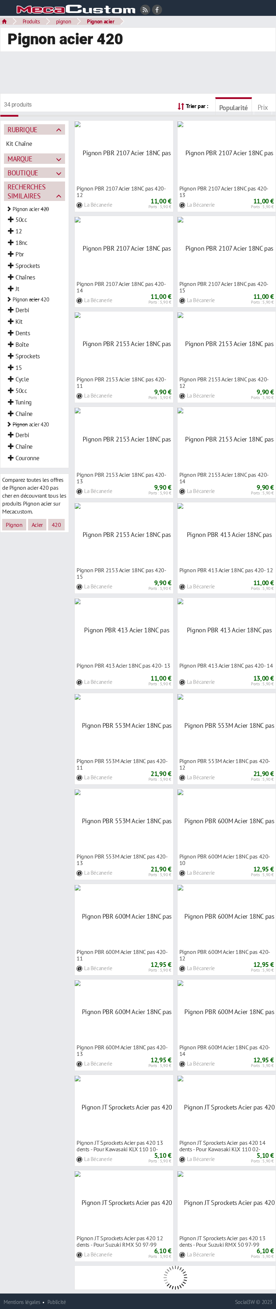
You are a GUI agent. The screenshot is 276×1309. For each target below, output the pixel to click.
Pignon (14, 525)
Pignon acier (100, 21)
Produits (31, 21)
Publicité (56, 1302)
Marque (20, 158)
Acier (37, 525)
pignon (63, 21)
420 (56, 525)
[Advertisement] (138, 73)
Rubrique (22, 129)
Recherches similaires (26, 191)
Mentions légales (22, 1302)
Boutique (23, 172)
